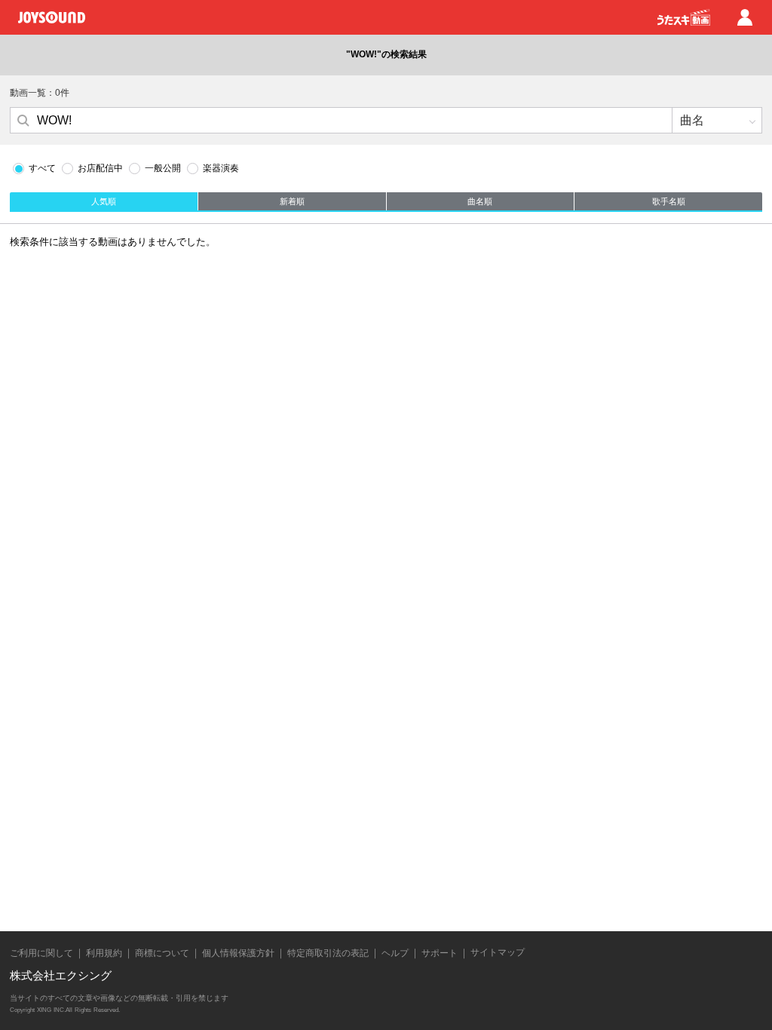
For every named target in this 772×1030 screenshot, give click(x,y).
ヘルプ (395, 953)
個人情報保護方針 (238, 953)
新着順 (292, 201)
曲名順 (479, 201)
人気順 (103, 201)
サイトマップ (497, 952)
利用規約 (104, 953)
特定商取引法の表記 (328, 953)
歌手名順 (668, 201)
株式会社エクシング (61, 975)
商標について (162, 953)
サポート (439, 953)
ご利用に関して (41, 953)
